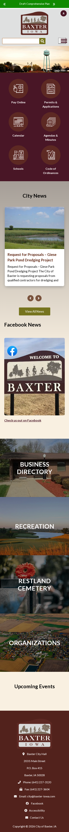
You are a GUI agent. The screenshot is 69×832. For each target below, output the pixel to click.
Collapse (64, 13)
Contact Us (37, 817)
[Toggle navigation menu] (62, 41)
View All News (34, 311)
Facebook (36, 803)
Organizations (34, 642)
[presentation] (30, 298)
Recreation (34, 526)
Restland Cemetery (34, 584)
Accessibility (37, 810)
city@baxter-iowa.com (41, 796)
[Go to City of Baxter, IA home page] (34, 23)
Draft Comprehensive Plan (34, 3)
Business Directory (34, 467)
